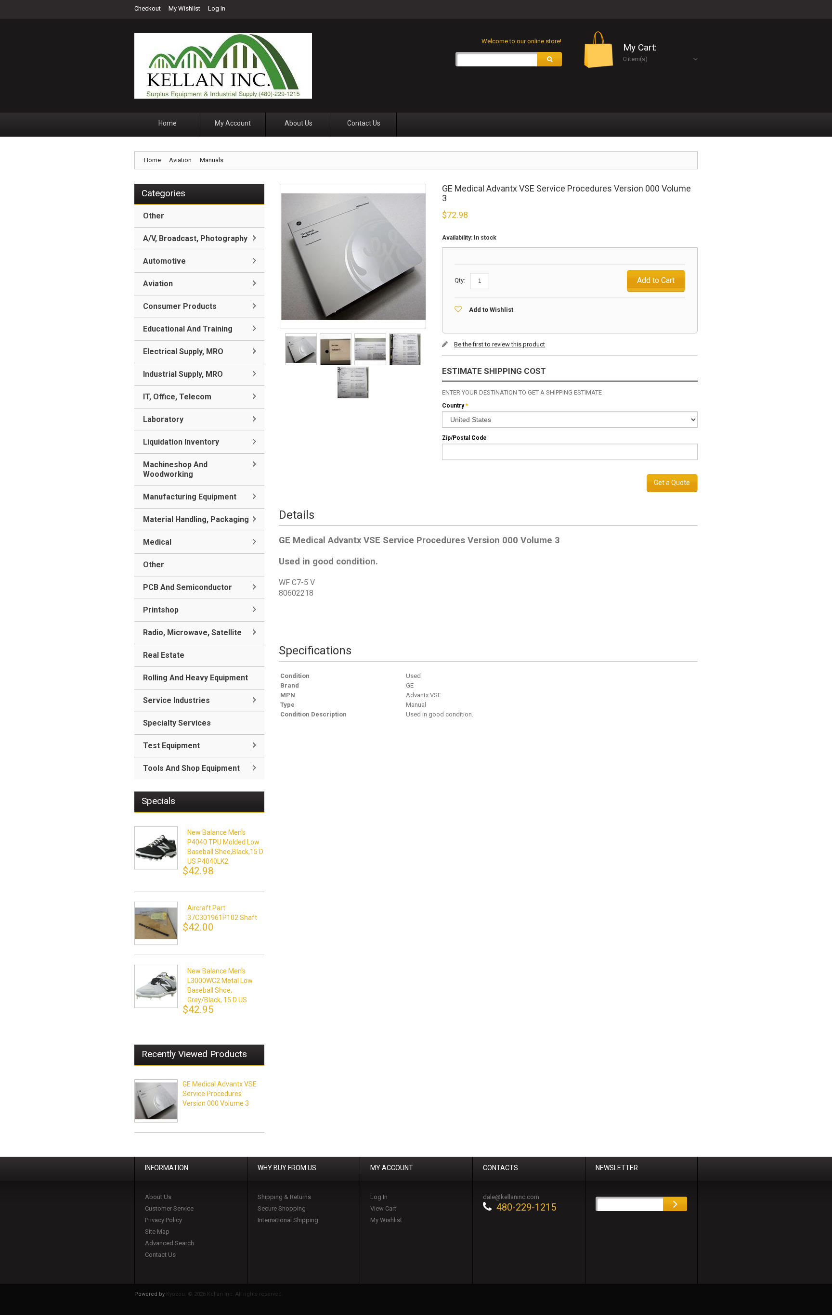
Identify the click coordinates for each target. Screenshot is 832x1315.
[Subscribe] (675, 1204)
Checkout (147, 8)
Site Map (157, 1231)
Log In (216, 8)
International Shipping (288, 1220)
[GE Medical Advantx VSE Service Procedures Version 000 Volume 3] (301, 336)
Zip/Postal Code (464, 437)
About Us (158, 1196)
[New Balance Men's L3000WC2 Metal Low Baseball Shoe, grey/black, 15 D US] (156, 986)
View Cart (383, 1208)
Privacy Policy (163, 1220)
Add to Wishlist (491, 309)
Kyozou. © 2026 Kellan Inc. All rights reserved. (224, 1294)
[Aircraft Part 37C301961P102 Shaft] (156, 923)
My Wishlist (184, 8)
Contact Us (160, 1254)
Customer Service (169, 1208)
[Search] (549, 59)
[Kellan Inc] (223, 66)
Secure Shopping (282, 1208)
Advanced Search (169, 1243)
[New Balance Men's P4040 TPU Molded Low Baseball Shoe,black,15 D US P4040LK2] (156, 847)
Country (453, 405)
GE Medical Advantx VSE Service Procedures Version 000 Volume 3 (219, 1093)
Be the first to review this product (499, 344)
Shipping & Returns (284, 1196)
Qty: (460, 280)
